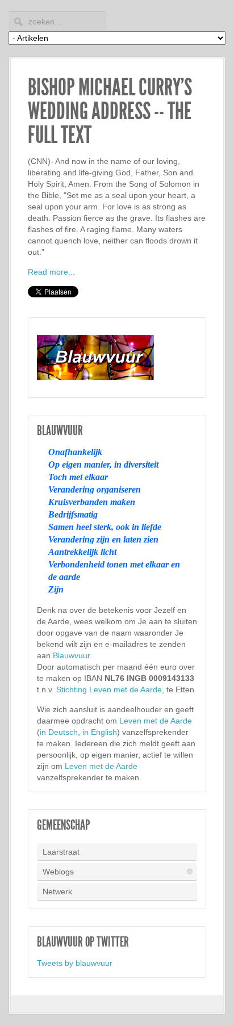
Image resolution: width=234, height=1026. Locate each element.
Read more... (51, 271)
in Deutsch (59, 732)
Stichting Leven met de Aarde (109, 689)
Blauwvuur (71, 655)
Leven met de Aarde (155, 720)
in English (99, 732)
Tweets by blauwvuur (74, 963)
